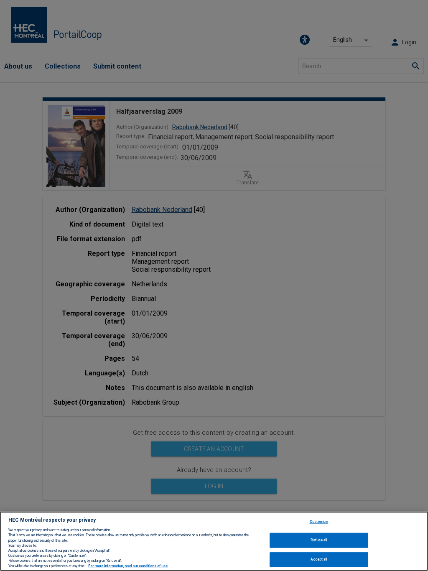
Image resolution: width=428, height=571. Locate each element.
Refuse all (319, 540)
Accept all (319, 559)
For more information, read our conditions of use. (128, 566)
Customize (319, 521)
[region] (214, 541)
